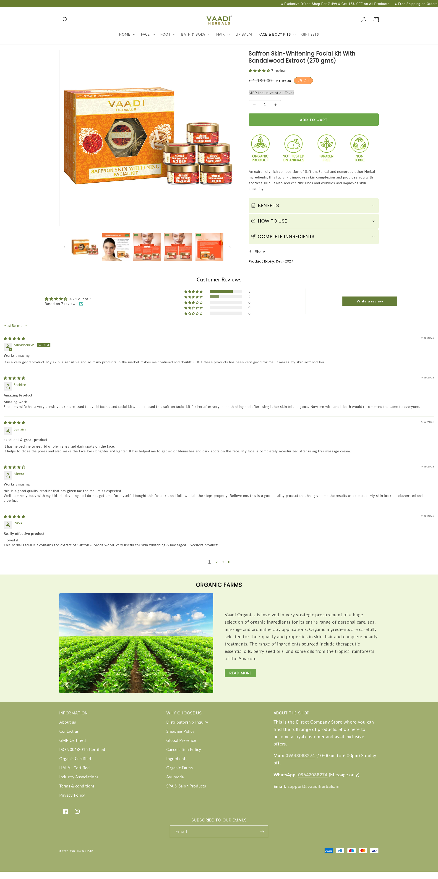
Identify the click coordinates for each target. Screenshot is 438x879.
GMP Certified (72, 740)
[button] (65, 20)
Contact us (69, 731)
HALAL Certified (74, 767)
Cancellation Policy (183, 749)
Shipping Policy (180, 731)
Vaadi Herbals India (81, 851)
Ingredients (176, 758)
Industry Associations (78, 776)
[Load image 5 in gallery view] (209, 247)
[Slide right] (230, 247)
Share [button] (260, 251)
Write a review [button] (370, 301)
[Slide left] (64, 247)
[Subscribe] (262, 831)
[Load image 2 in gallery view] (116, 247)
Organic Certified (75, 758)
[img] (14, 338)
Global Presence (181, 740)
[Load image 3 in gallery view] (147, 247)
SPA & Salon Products (186, 786)
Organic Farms (179, 767)
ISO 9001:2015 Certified (82, 749)
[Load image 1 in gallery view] (85, 247)
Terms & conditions (76, 786)
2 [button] (217, 562)
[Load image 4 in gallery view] (178, 247)
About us (67, 722)
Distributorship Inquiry (187, 722)
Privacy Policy (72, 795)
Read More (240, 673)
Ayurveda (175, 776)
